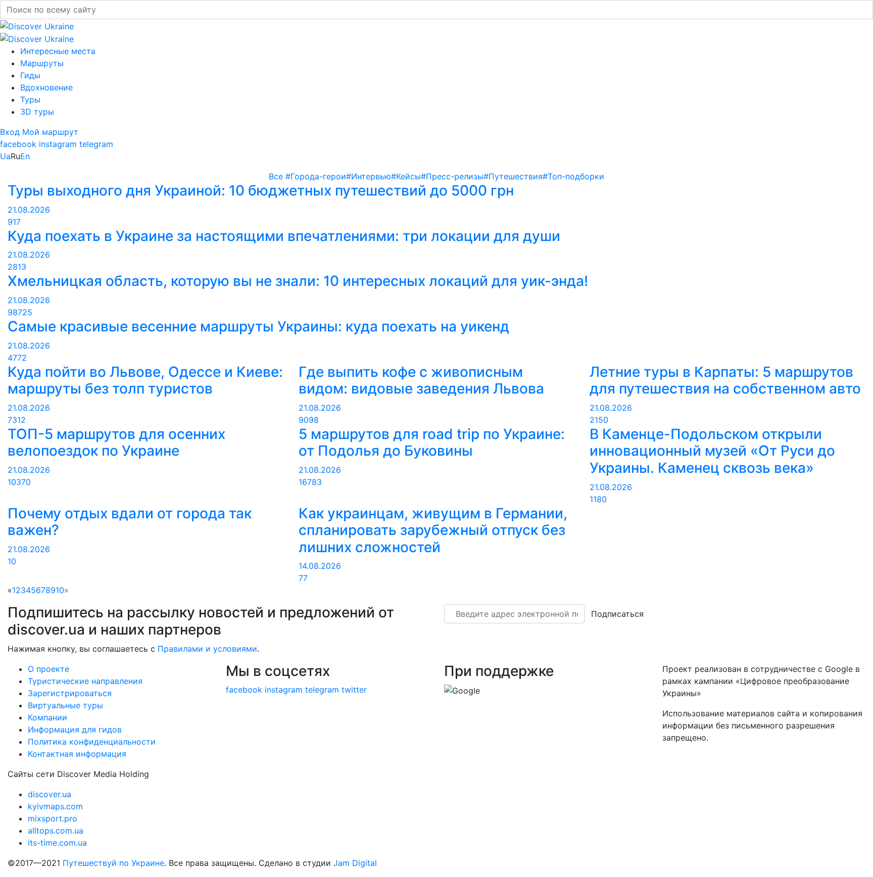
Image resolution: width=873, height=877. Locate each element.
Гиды (30, 75)
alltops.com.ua (55, 830)
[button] (11, 132)
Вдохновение (46, 87)
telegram (96, 144)
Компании (47, 717)
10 (60, 590)
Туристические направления (85, 681)
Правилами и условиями (207, 649)
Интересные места (57, 51)
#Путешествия (513, 176)
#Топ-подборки (573, 176)
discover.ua (49, 794)
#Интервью (368, 176)
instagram (58, 144)
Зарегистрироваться (70, 693)
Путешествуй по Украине (113, 863)
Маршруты (42, 63)
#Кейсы (406, 176)
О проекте (48, 669)
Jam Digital (355, 863)
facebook (18, 144)
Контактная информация (77, 754)
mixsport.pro (52, 818)
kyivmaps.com (55, 806)
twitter (354, 690)
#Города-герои (315, 176)
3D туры (37, 112)
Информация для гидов (75, 729)
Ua (5, 156)
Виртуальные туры (65, 705)
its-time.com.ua (57, 843)
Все (277, 176)
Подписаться (617, 614)
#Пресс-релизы (452, 176)
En (25, 156)
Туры (30, 99)
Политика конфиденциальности (92, 742)
